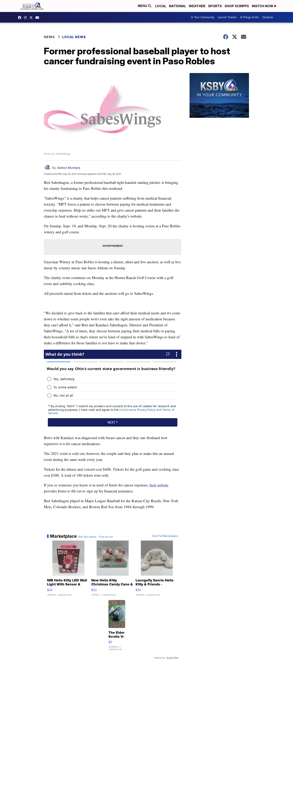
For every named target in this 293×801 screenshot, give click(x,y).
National (177, 6)
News (49, 37)
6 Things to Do (249, 17)
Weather (197, 6)
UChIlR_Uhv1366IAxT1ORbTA (38, 17)
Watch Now (263, 6)
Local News (74, 37)
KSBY (32, 17)
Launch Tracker (227, 17)
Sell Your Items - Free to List (95, 537)
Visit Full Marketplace (165, 536)
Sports (215, 6)
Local (160, 6)
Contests (267, 17)
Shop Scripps (237, 6)
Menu (143, 6)
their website (158, 484)
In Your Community (202, 17)
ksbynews (20, 17)
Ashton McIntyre (68, 168)
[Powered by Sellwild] (172, 657)
